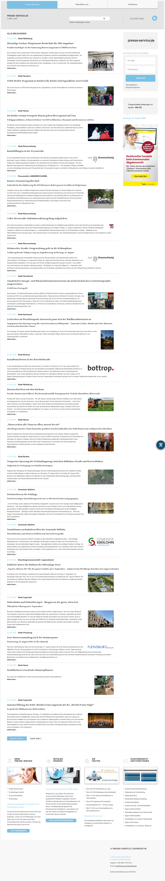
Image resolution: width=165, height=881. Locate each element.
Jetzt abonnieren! (18, 831)
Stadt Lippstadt (25, 597)
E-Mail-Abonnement (16, 789)
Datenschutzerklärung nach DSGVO (122, 872)
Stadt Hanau (23, 111)
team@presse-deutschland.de (126, 866)
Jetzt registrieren (131, 85)
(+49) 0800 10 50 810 (124, 863)
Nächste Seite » (17, 738)
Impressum (139, 848)
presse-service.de (17, 15)
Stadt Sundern (24, 76)
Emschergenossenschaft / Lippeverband (36, 560)
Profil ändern (13, 799)
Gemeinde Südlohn (26, 489)
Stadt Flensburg (25, 633)
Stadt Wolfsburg (25, 38)
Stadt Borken (24, 457)
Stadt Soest (23, 665)
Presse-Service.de (32, 4)
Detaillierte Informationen (61, 820)
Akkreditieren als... (83, 4)
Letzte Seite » (35, 738)
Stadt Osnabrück (25, 276)
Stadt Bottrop (24, 355)
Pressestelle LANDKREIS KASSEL (32, 176)
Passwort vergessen (133, 87)
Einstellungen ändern (16, 792)
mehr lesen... (11, 68)
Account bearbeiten (16, 795)
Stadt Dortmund (25, 314)
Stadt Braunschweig (27, 146)
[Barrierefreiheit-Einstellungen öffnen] (160, 445)
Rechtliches (132, 4)
